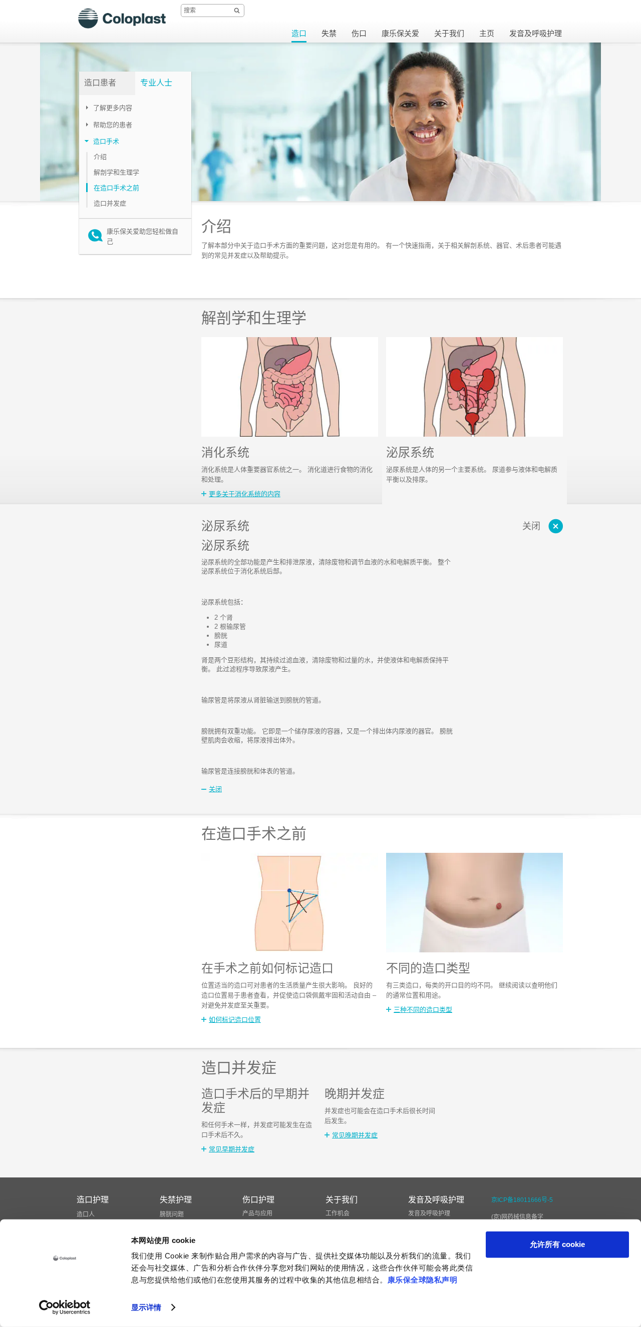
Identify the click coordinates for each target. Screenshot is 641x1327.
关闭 (531, 526)
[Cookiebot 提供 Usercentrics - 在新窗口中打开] (65, 1307)
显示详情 (146, 1307)
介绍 (100, 157)
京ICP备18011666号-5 (522, 1199)
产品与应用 (257, 1213)
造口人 (86, 1214)
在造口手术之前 (116, 188)
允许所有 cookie (557, 1244)
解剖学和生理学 (116, 172)
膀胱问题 (172, 1214)
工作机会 (338, 1213)
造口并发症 (110, 203)
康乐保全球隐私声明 (423, 1279)
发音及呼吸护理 (429, 1213)
